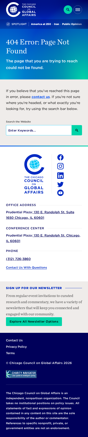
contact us (41, 97)
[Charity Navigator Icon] (44, 374)
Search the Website (18, 121)
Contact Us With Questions (26, 267)
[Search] (68, 9)
